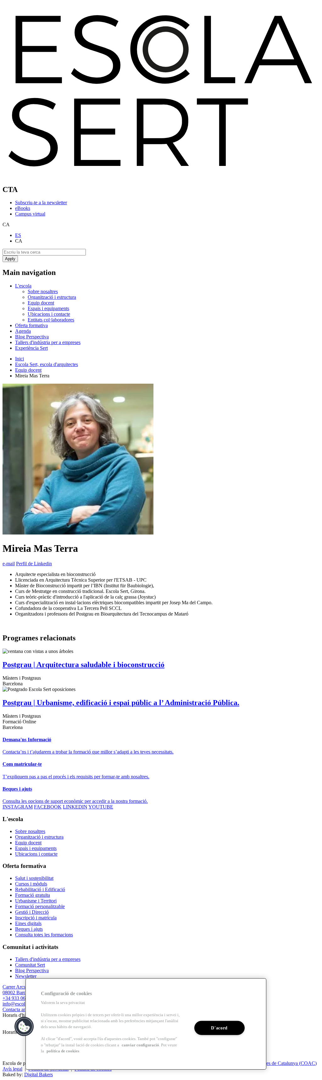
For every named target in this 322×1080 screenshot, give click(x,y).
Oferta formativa (31, 325)
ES (18, 235)
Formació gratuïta (32, 895)
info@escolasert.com (23, 1003)
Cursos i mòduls (31, 883)
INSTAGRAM (18, 806)
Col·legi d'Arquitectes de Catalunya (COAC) (272, 1063)
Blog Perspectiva (32, 336)
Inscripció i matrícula (36, 917)
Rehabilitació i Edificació (40, 889)
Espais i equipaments (48, 308)
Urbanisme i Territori (36, 900)
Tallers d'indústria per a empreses (47, 342)
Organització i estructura (52, 297)
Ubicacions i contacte (49, 314)
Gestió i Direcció (32, 912)
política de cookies (63, 1051)
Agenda (23, 331)
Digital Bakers (38, 1074)
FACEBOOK (48, 806)
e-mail (9, 563)
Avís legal (12, 1069)
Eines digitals (28, 923)
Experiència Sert (31, 348)
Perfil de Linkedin (34, 563)
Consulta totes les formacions (44, 934)
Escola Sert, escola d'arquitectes (46, 364)
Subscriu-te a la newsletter (41, 202)
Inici (19, 358)
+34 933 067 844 (20, 998)
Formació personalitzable (40, 906)
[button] (24, 1027)
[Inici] (161, 176)
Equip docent (41, 302)
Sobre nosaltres (43, 291)
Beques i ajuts (29, 929)
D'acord (219, 1027)
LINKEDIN (75, 806)
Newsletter (25, 976)
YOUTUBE (100, 806)
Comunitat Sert (30, 965)
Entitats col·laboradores (51, 319)
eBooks (22, 208)
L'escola (23, 285)
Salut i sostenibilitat (34, 878)
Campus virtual (30, 214)
